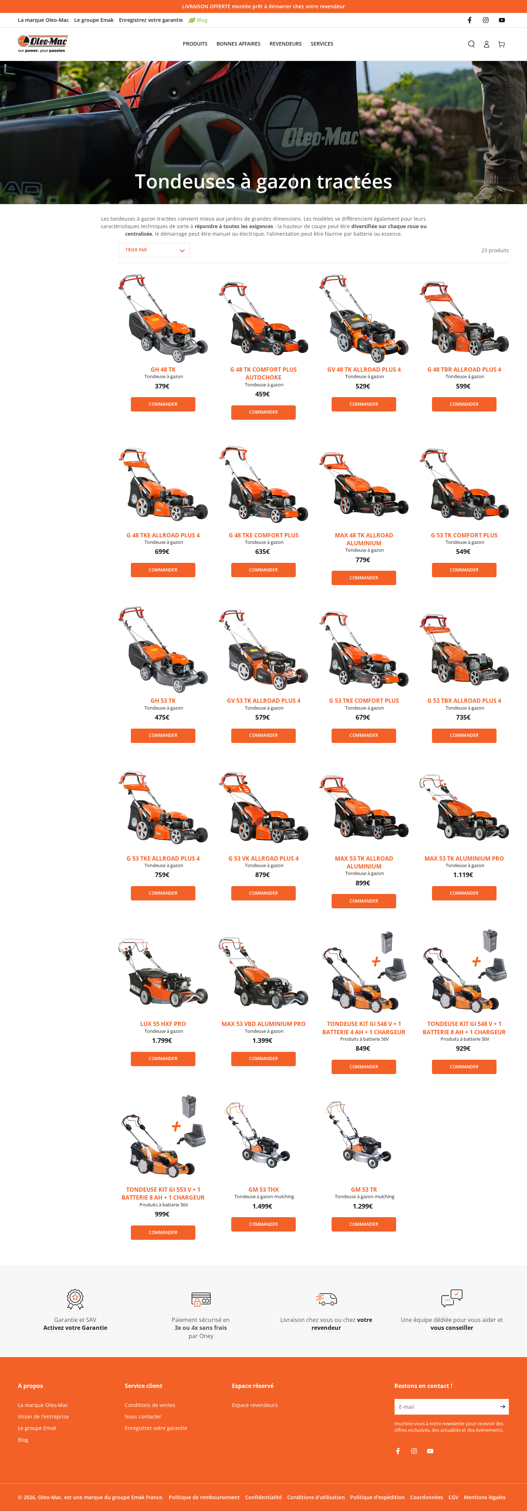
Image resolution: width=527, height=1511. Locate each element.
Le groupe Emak (94, 20)
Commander (163, 404)
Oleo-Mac (49, 1497)
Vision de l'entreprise (43, 1416)
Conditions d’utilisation (316, 1497)
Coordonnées (426, 1497)
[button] (471, 44)
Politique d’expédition (377, 1497)
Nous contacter (143, 1416)
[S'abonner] (504, 1406)
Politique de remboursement (204, 1497)
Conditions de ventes (150, 1405)
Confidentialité (263, 1497)
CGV (453, 1497)
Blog (202, 20)
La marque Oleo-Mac (43, 20)
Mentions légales (484, 1497)
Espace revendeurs (255, 1405)
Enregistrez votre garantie (151, 20)
